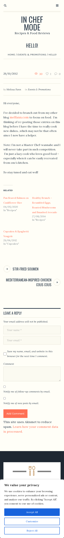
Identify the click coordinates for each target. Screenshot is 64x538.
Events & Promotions (31, 54)
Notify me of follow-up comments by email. (26, 391)
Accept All (32, 512)
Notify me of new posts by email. (21, 403)
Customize (32, 521)
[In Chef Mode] (32, 477)
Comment (8, 363)
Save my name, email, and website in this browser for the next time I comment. (30, 354)
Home (11, 54)
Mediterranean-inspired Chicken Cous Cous (28, 282)
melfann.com (19, 117)
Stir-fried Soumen (25, 268)
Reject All (32, 530)
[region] (32, 508)
